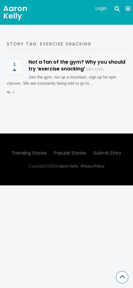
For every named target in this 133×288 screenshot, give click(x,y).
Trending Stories (29, 153)
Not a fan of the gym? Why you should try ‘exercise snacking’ (76, 65)
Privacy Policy (92, 166)
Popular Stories (70, 153)
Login (101, 8)
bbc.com (95, 69)
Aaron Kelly (15, 12)
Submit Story (107, 153)
